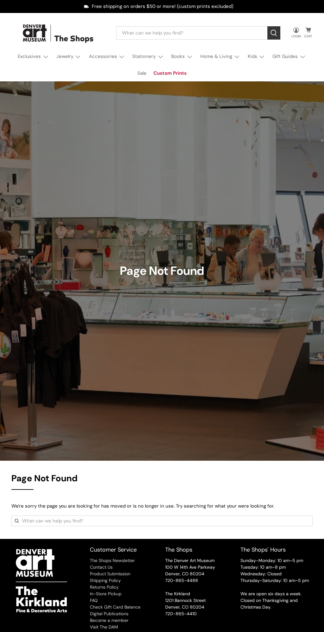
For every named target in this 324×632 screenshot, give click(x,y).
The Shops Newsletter (112, 560)
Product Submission (110, 574)
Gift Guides (285, 56)
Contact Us (101, 567)
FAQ (94, 600)
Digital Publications (109, 613)
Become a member (109, 620)
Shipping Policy (105, 580)
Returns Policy (104, 587)
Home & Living (216, 56)
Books (178, 56)
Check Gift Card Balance (115, 607)
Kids (252, 56)
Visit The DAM (104, 627)
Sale (141, 73)
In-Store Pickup (106, 594)
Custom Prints (170, 73)
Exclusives (29, 56)
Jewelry (64, 56)
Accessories (103, 56)
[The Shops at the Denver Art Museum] (59, 33)
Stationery (144, 56)
